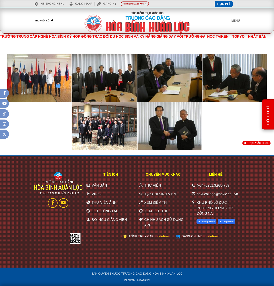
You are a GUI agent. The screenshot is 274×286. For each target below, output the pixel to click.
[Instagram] (4, 124)
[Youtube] (4, 103)
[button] (235, 21)
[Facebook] (4, 93)
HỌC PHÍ (223, 4)
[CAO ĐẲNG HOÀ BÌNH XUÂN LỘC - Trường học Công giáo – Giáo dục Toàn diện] (137, 22)
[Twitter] (4, 134)
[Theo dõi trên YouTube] (63, 203)
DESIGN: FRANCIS (137, 280)
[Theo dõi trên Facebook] (53, 203)
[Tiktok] (4, 113)
